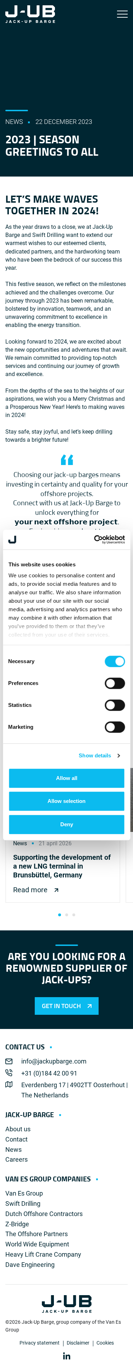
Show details (95, 755)
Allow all (66, 778)
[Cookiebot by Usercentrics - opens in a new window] (95, 539)
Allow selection (66, 801)
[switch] (115, 683)
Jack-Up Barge (30, 14)
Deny (66, 824)
